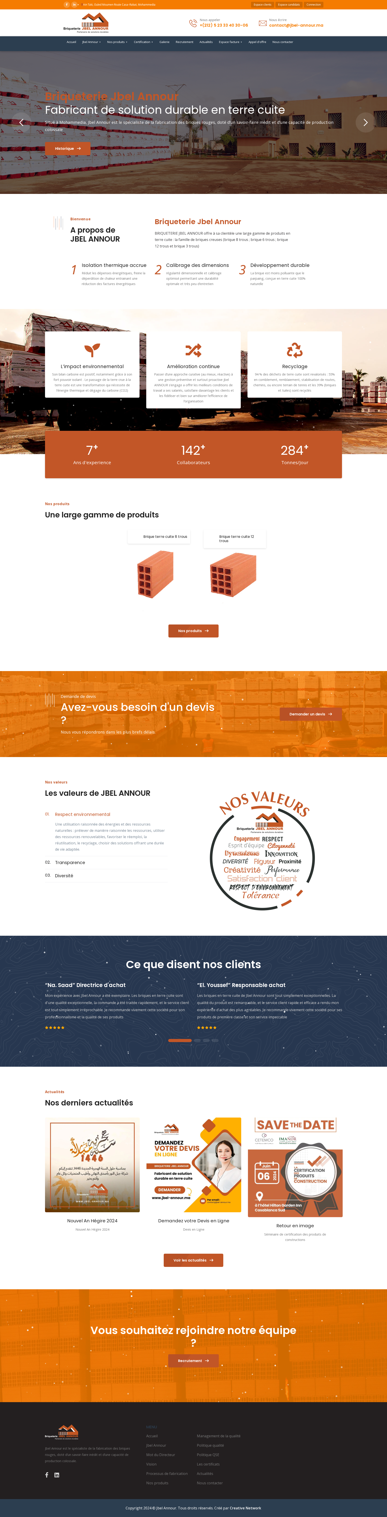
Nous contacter (283, 42)
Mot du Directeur (160, 1454)
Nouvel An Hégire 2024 (92, 1221)
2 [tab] (197, 1040)
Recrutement (184, 42)
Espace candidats (289, 4)
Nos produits (117, 42)
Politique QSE (208, 1454)
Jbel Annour (91, 42)
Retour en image (295, 1226)
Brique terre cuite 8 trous (165, 536)
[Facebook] (67, 5)
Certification (143, 42)
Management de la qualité (219, 1435)
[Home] (92, 1432)
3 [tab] (206, 1040)
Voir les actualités (190, 1260)
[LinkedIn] (74, 5)
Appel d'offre (257, 42)
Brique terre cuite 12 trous (236, 538)
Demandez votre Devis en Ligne (193, 1221)
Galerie (164, 42)
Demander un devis (308, 714)
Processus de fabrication (167, 1473)
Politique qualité (210, 1445)
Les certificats (208, 1464)
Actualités (206, 42)
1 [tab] (180, 1040)
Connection (314, 4)
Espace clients (262, 4)
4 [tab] (215, 1040)
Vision (151, 1464)
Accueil (71, 42)
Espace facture (230, 42)
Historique (65, 148)
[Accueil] (86, 23)
